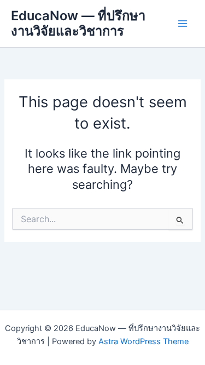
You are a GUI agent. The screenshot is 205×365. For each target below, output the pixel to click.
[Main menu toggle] (182, 23)
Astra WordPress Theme (143, 341)
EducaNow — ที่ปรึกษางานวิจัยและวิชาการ (78, 23)
